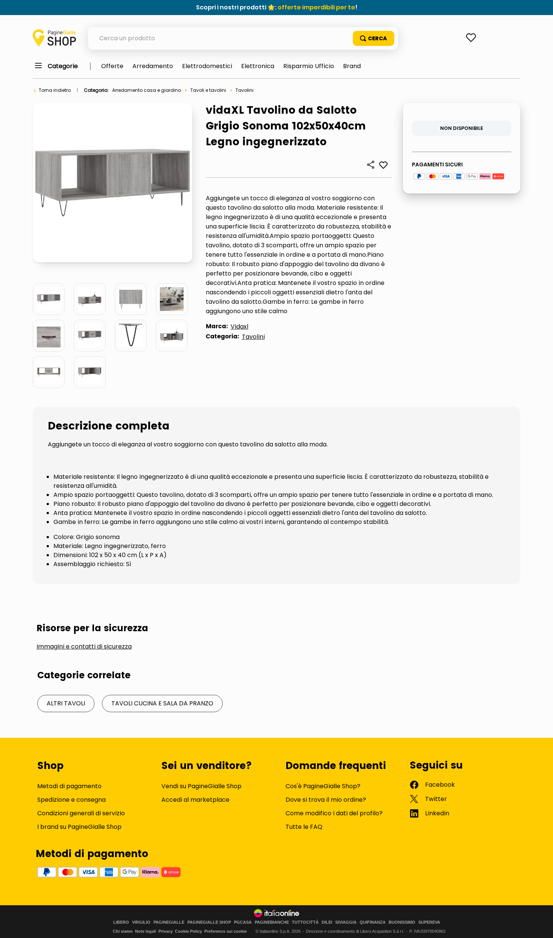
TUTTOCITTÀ (305, 922)
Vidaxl (239, 326)
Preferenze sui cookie (225, 931)
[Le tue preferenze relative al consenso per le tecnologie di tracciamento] (540, 925)
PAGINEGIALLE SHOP (209, 922)
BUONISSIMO (402, 922)
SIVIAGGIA (346, 922)
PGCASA (243, 922)
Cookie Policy (188, 931)
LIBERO (121, 922)
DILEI (327, 922)
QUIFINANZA (373, 922)
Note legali (145, 931)
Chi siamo (123, 931)
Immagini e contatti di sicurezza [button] (84, 646)
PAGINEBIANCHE (272, 922)
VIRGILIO (141, 922)
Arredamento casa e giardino (146, 90)
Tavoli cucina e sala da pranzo (162, 703)
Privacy (165, 931)
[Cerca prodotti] (373, 38)
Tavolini (244, 90)
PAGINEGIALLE (168, 922)
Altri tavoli (66, 703)
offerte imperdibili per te (316, 7)
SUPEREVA (429, 922)
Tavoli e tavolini (208, 90)
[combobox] (243, 38)
